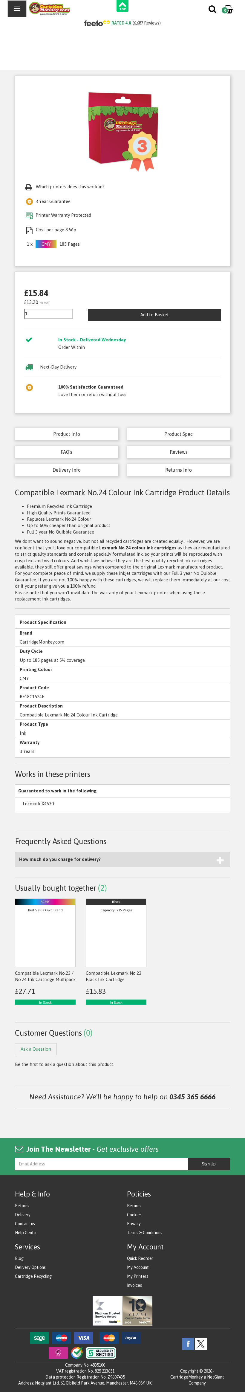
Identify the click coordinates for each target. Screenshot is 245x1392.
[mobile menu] (17, 8)
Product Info (66, 434)
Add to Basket (154, 314)
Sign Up (209, 1164)
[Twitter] (201, 1343)
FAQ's (66, 452)
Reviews (179, 452)
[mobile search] (213, 10)
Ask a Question (36, 1049)
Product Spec (178, 434)
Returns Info (178, 470)
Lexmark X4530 (38, 803)
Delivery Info (67, 470)
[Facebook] (188, 1343)
